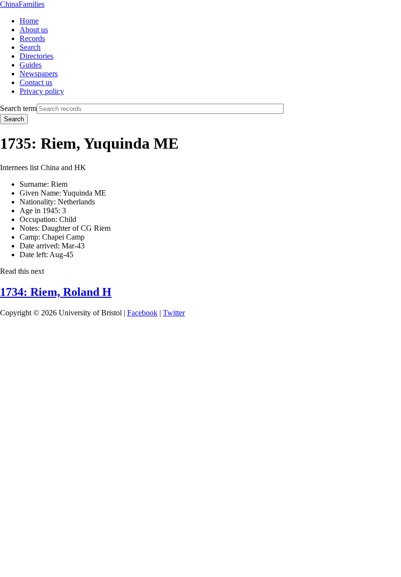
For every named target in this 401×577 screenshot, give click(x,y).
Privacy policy (42, 91)
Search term (18, 108)
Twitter (174, 313)
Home (29, 21)
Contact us (36, 82)
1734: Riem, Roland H (55, 292)
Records (32, 38)
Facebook (142, 313)
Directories (36, 56)
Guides (31, 65)
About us (34, 29)
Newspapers (39, 73)
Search (30, 47)
